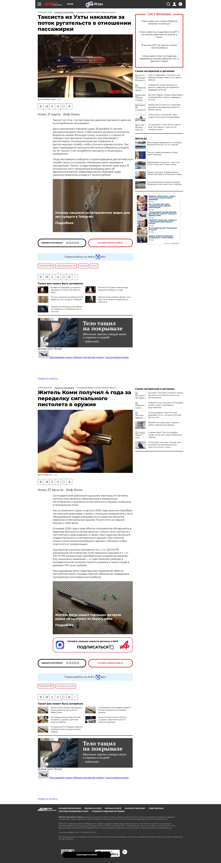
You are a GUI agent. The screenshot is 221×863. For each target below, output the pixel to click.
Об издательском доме (70, 808)
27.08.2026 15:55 (45, 388)
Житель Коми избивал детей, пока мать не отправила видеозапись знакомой (114, 299)
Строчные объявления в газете (73, 811)
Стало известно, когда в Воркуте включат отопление (159, 22)
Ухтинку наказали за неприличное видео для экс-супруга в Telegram (92, 214)
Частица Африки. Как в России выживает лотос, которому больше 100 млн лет (164, 415)
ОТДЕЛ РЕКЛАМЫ (156, 808)
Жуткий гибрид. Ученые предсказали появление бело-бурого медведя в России (165, 97)
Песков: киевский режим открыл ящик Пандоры (162, 153)
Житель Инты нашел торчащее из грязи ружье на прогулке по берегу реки (88, 617)
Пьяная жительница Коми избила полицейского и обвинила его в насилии (66, 309)
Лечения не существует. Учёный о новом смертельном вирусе (164, 423)
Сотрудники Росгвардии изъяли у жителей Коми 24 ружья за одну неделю (67, 729)
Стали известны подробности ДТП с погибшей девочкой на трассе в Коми (159, 34)
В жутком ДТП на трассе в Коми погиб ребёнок (159, 46)
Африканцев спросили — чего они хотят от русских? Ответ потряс (163, 163)
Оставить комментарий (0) (110, 243)
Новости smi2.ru (48, 378)
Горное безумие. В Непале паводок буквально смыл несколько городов (164, 183)
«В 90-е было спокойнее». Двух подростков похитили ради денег (164, 116)
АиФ (59, 99)
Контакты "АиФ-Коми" (135, 808)
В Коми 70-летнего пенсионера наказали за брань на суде (113, 288)
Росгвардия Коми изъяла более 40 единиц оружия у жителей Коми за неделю (65, 719)
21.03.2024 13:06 (45, 12)
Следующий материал (86, 855)
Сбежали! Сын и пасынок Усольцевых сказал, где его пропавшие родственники (165, 405)
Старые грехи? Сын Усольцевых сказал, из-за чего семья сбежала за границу (165, 434)
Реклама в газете (113, 808)
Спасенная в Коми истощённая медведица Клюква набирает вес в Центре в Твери (159, 58)
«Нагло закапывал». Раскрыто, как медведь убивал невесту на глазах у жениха (165, 77)
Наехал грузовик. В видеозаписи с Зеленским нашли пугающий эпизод (164, 173)
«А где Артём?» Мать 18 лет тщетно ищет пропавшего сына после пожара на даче (164, 127)
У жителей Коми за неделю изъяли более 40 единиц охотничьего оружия (114, 710)
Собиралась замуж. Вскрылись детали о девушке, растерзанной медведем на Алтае (163, 87)
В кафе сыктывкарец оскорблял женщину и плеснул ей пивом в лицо (66, 289)
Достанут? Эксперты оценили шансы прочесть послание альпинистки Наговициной (165, 395)
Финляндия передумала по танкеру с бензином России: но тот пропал (164, 144)
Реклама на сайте (92, 808)
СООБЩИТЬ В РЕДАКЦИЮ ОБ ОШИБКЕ (108, 811)
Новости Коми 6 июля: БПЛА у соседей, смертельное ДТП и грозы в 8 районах (112, 719)
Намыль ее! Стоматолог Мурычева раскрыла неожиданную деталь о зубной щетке (164, 107)
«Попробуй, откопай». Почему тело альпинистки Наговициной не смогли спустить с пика (164, 444)
